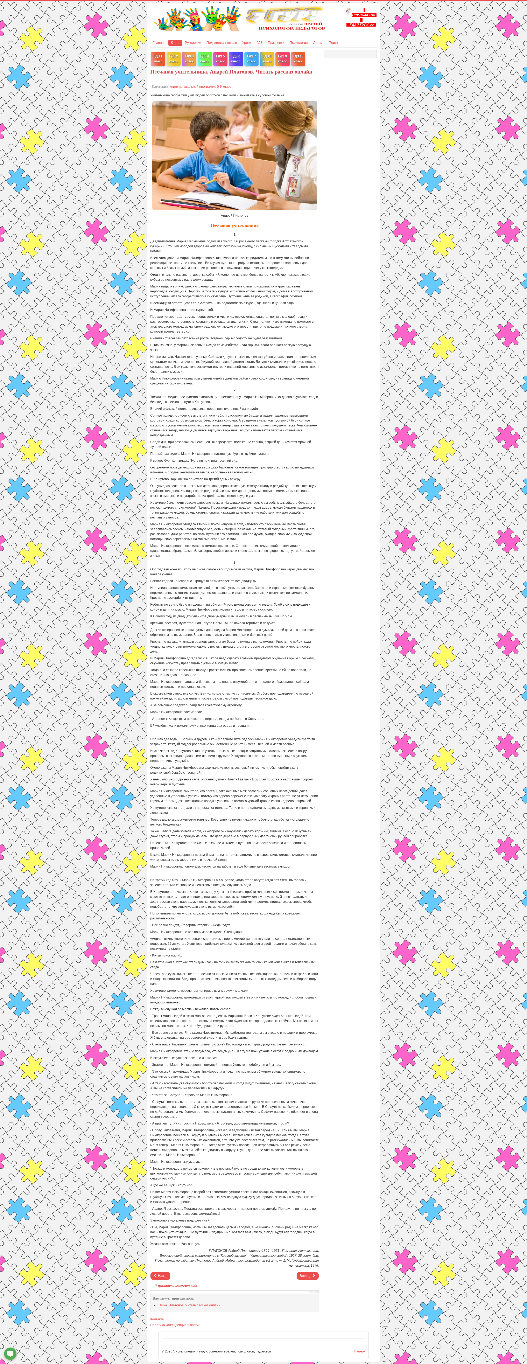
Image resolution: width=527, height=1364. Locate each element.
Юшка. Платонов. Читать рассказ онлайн (189, 1305)
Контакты (157, 1319)
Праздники (276, 42)
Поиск (333, 42)
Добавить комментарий (177, 1286)
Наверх (359, 1351)
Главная (159, 42)
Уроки (246, 42)
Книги (175, 42)
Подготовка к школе (221, 42)
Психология (299, 42)
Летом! (318, 42)
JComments (313, 1292)
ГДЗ (259, 42)
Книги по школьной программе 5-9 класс (200, 86)
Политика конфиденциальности (174, 1325)
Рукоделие (193, 42)
